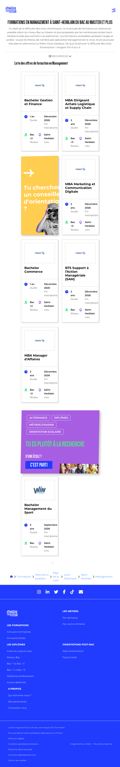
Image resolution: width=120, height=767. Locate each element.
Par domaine (70, 617)
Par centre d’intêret (73, 624)
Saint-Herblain (86, 576)
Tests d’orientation (73, 651)
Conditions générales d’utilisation (23, 744)
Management (103, 576)
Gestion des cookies (17, 760)
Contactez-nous (17, 707)
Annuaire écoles (16, 638)
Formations (24, 576)
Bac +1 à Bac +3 (15, 663)
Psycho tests (69, 657)
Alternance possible (42, 576)
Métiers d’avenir (41, 424)
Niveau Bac (13, 657)
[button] (60, 56)
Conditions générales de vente (22, 755)
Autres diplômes (16, 682)
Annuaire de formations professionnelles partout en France (35, 733)
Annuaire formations (19, 631)
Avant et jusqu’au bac (19, 651)
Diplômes (61, 417)
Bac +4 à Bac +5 (16, 669)
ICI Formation (58, 727)
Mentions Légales (16, 738)
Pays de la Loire (56, 576)
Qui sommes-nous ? (19, 695)
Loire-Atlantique (70, 576)
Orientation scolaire (45, 431)
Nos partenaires (17, 701)
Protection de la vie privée (20, 749)
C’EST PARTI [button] (39, 465)
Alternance (38, 417)
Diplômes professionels (20, 676)
